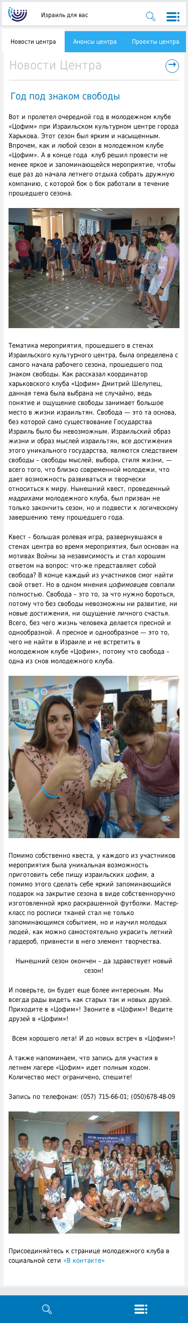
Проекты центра (155, 41)
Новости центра (33, 41)
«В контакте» (84, 1260)
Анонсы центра (95, 41)
